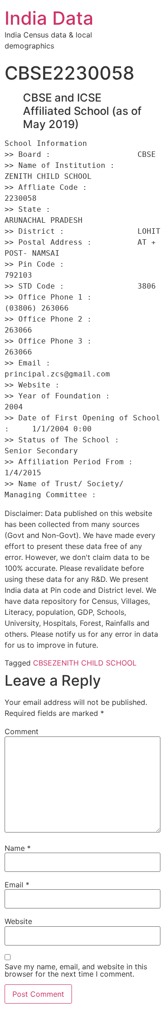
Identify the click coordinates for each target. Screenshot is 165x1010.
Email (17, 884)
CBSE (42, 662)
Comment (21, 731)
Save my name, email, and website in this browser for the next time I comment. (76, 970)
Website (18, 921)
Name (18, 848)
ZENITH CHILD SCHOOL (94, 662)
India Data (49, 18)
